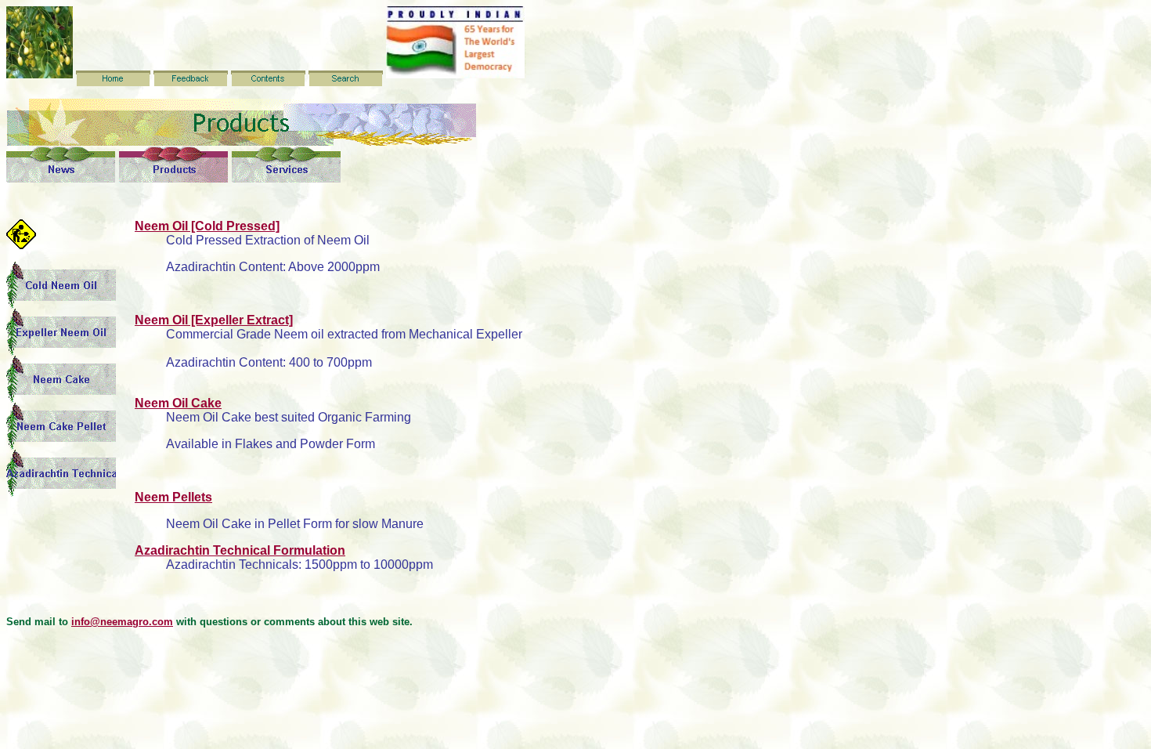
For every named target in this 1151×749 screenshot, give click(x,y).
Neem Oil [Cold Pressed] (207, 226)
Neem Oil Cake (178, 403)
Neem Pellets (173, 497)
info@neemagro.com (122, 622)
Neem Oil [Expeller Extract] (214, 320)
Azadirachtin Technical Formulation (240, 550)
